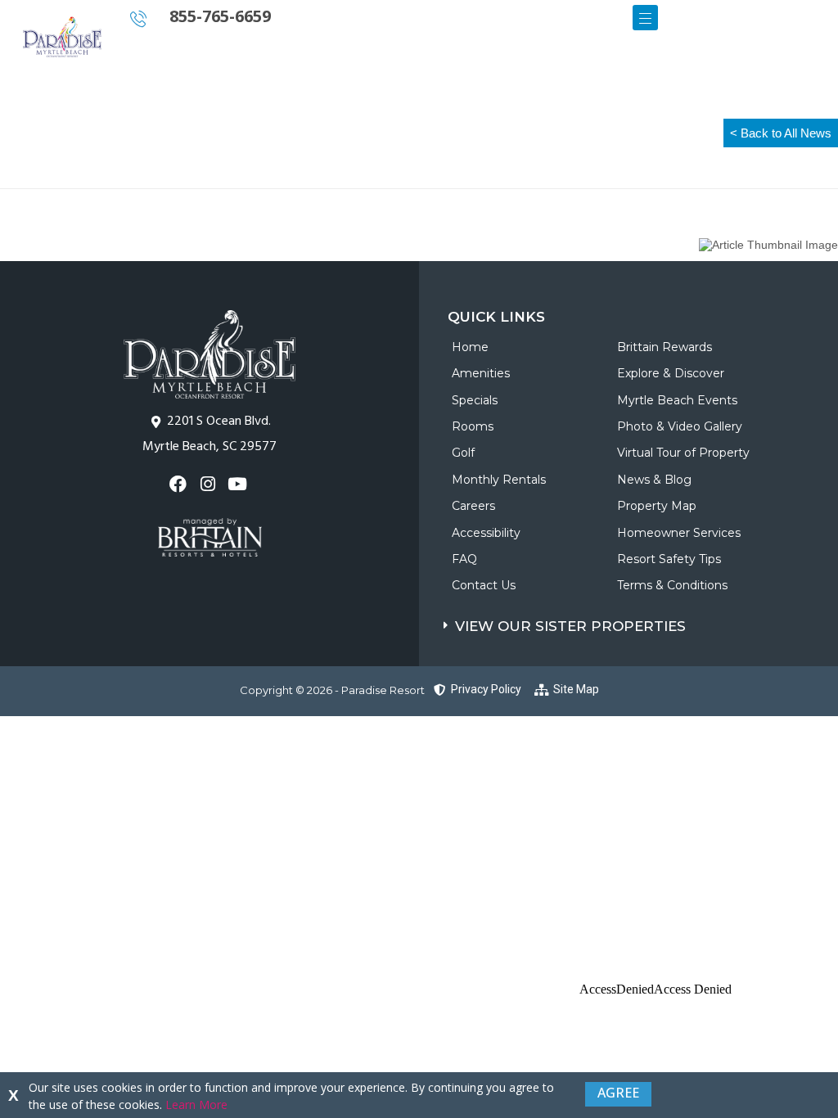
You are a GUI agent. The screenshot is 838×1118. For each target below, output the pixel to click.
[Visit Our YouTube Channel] (239, 484)
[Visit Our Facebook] (179, 484)
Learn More (196, 1104)
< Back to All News (780, 133)
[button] (641, 622)
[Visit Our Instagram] (209, 484)
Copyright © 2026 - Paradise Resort (332, 689)
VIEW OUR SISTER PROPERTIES (570, 626)
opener (645, 17)
